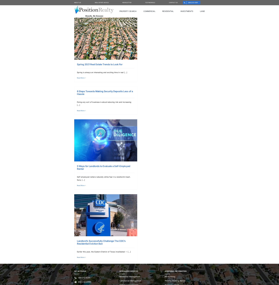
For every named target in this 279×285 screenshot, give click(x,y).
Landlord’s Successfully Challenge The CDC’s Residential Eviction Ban (101, 242)
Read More (81, 78)
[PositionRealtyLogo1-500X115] (94, 6)
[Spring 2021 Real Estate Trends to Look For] (105, 39)
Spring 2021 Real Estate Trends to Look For (99, 64)
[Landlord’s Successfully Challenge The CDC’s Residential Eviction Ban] (105, 215)
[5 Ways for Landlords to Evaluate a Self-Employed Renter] (105, 140)
